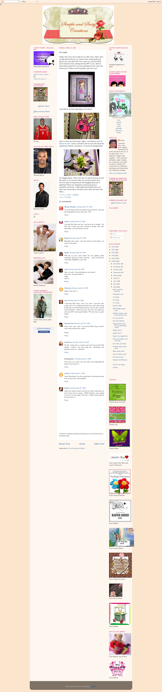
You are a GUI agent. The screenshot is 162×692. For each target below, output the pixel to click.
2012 (113, 252)
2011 (113, 255)
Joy (65, 300)
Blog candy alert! (119, 351)
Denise (67, 238)
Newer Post (64, 444)
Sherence (118, 130)
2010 (113, 258)
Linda (119, 126)
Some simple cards (119, 354)
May (115, 284)
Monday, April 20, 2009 (78, 238)
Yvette (119, 132)
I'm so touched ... (119, 318)
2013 (113, 250)
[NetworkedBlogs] (43, 328)
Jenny (66, 221)
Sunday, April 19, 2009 (84, 207)
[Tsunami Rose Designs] (116, 195)
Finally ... (116, 367)
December (117, 264)
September (117, 272)
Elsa (118, 120)
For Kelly (116, 300)
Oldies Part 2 (117, 330)
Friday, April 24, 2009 (77, 373)
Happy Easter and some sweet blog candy (119, 325)
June (115, 281)
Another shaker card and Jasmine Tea (120, 314)
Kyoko (92, 64)
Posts (114, 234)
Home (82, 444)
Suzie (119, 124)
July (114, 278)
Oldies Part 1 (117, 333)
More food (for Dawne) (118, 290)
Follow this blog (44, 331)
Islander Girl (69, 323)
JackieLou (68, 342)
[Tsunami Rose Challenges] (40, 101)
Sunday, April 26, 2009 (78, 388)
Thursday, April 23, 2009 (82, 359)
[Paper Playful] (43, 106)
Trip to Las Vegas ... (120, 364)
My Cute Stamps (118, 321)
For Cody (116, 303)
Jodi (66, 269)
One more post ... (119, 357)
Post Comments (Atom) (77, 448)
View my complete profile (118, 173)
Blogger (93, 686)
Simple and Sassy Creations (41, 74)
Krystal (118, 122)
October (116, 269)
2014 (113, 247)
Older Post (99, 444)
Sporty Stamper (70, 207)
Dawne (66, 388)
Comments (116, 237)
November (117, 267)
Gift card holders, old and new (120, 340)
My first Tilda (117, 306)
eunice (66, 373)
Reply (66, 215)
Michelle (119, 128)
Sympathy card (118, 294)
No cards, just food (119, 344)
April (115, 287)
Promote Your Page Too (40, 79)
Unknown (68, 288)
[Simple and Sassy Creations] (34, 77)
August (116, 275)
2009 (113, 261)
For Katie (68, 197)
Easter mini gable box (120, 336)
